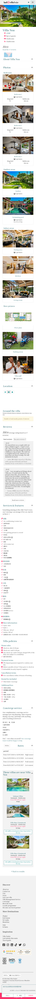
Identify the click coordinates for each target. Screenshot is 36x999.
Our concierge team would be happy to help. (17, 740)
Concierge (6, 901)
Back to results (19, 871)
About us (6, 889)
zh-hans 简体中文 (15, 975)
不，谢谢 (19, 995)
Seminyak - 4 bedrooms (18, 855)
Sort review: (7, 439)
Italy (4, 925)
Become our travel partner (12, 908)
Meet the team (7, 903)
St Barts (5, 927)
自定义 (7, 995)
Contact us (6, 891)
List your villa (7, 897)
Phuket (5, 916)
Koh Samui (6, 918)
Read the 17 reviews (9, 50)
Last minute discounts (10, 938)
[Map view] (9, 391)
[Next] (20, 24)
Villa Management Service (11, 899)
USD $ (6, 745)
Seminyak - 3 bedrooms (18, 798)
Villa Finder (6, 936)
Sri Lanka (6, 920)
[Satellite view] (5, 391)
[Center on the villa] (12, 391)
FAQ (4, 893)
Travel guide (7, 940)
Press (4, 895)
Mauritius (6, 922)
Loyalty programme (9, 906)
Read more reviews (18, 500)
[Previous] (15, 24)
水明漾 (8, 33)
